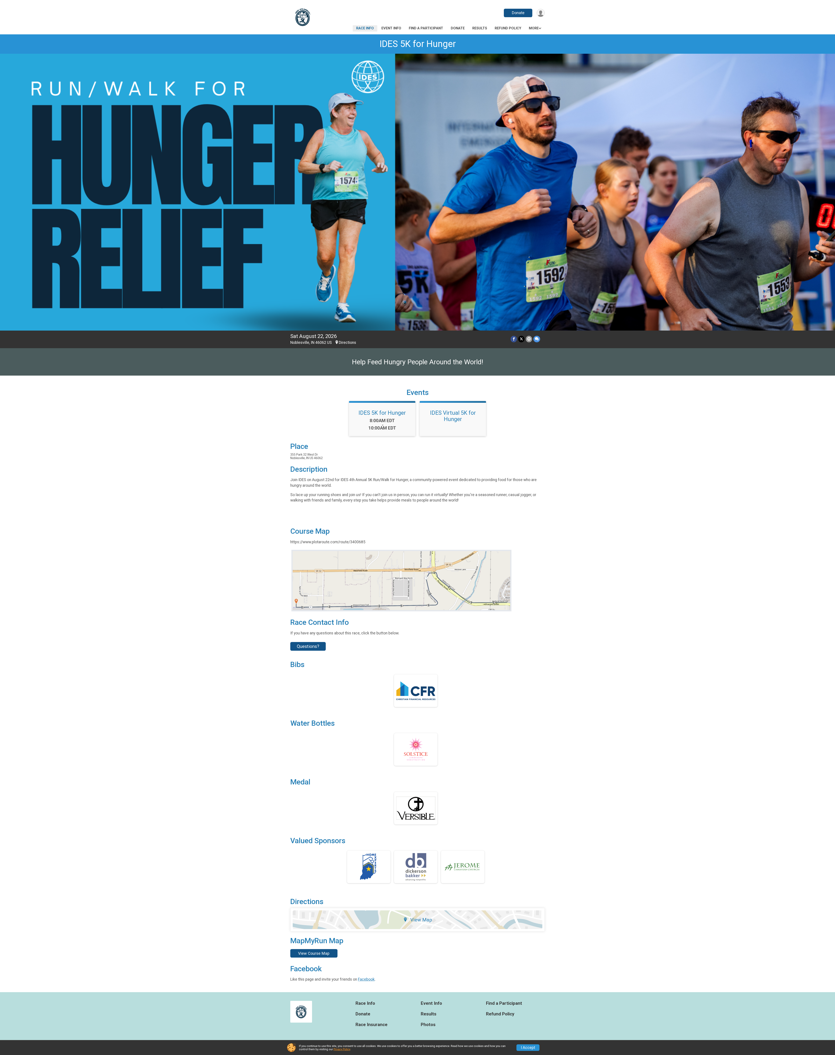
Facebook (366, 979)
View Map (421, 920)
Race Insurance (371, 1024)
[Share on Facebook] (514, 339)
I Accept (528, 1047)
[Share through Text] (536, 339)
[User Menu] (541, 13)
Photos (428, 1024)
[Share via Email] (529, 339)
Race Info (365, 28)
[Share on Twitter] (521, 339)
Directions (347, 342)
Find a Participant (426, 28)
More (534, 28)
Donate (518, 12)
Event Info (391, 28)
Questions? (308, 646)
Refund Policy (508, 28)
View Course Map (313, 953)
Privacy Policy (342, 1049)
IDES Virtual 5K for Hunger (453, 416)
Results (479, 28)
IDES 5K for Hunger (417, 43)
